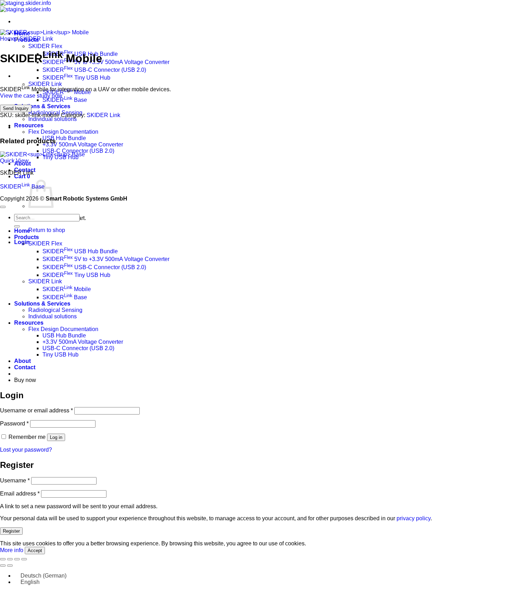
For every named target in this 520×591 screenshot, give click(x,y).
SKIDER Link (45, 84)
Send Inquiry (16, 108)
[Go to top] (3, 207)
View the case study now (31, 96)
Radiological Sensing (55, 310)
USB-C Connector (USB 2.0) (78, 151)
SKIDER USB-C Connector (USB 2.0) (94, 70)
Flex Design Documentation (63, 132)
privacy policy (414, 518)
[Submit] (17, 226)
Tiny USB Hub (60, 355)
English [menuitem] (30, 582)
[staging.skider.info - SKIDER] (25, 6)
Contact (24, 367)
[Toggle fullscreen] (10, 559)
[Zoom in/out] (3, 559)
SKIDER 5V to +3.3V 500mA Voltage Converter (105, 62)
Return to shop (46, 230)
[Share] (17, 559)
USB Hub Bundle (64, 138)
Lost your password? (26, 450)
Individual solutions (52, 119)
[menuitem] (40, 576)
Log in (56, 437)
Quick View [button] (14, 161)
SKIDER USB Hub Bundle (80, 251)
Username (15, 480)
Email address (20, 494)
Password (14, 424)
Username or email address (36, 410)
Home (7, 39)
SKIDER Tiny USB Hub (76, 78)
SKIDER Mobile (66, 289)
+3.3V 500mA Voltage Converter (82, 144)
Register (11, 531)
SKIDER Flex (45, 46)
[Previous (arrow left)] (3, 565)
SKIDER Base (64, 100)
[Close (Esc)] (24, 559)
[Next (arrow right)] (10, 565)
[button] (22, 176)
